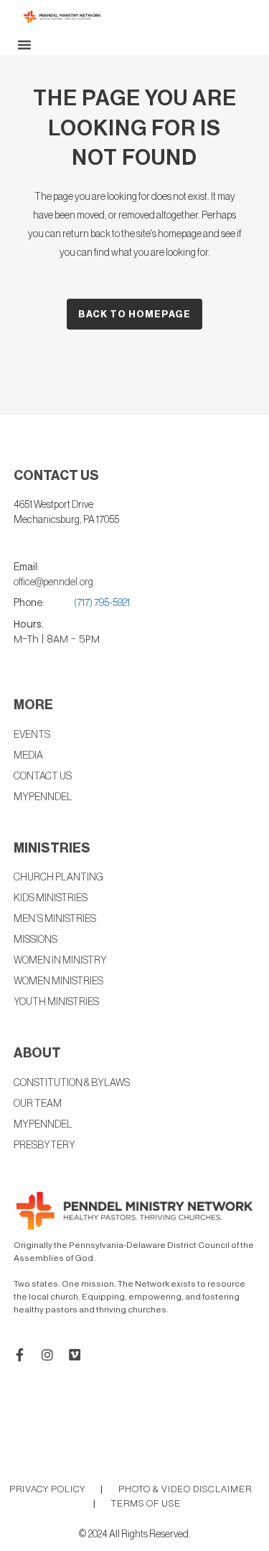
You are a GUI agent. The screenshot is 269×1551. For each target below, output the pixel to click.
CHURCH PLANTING (58, 878)
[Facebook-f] (20, 1354)
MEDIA (28, 756)
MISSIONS (35, 940)
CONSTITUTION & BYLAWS (72, 1083)
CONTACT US (43, 777)
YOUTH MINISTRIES (56, 1002)
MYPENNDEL (43, 1125)
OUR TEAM (38, 1104)
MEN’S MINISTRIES (55, 919)
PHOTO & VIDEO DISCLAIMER (185, 1489)
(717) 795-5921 (102, 603)
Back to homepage (134, 314)
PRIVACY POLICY (47, 1489)
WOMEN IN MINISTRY (60, 961)
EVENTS (32, 735)
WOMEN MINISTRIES (58, 981)
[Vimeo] (74, 1354)
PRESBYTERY (44, 1146)
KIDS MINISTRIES (51, 898)
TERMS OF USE (146, 1503)
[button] (24, 44)
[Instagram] (47, 1354)
